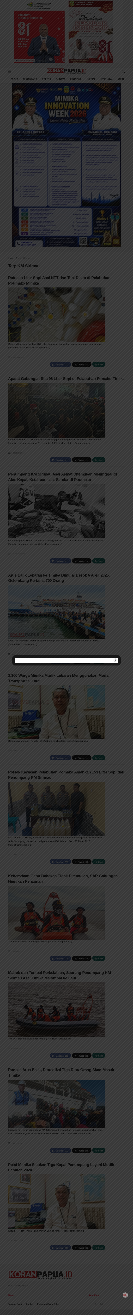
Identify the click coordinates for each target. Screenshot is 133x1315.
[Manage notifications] (125, 1295)
